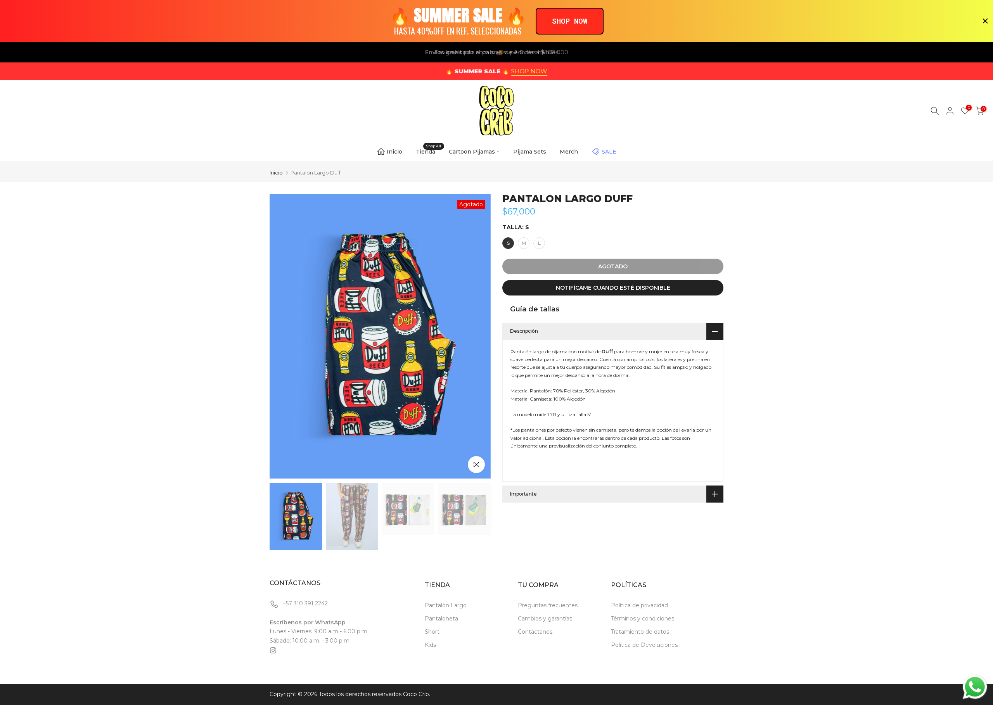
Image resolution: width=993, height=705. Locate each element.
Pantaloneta (441, 618)
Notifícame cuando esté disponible (613, 287)
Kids (430, 644)
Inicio (394, 151)
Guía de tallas (534, 309)
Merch (569, 151)
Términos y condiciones (642, 618)
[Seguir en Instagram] (273, 650)
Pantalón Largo (446, 605)
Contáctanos (535, 631)
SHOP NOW (529, 71)
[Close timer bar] (985, 21)
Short (432, 631)
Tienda (428, 151)
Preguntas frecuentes (548, 605)
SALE (609, 151)
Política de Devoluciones (644, 644)
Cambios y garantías (545, 618)
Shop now (569, 21)
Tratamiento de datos (640, 631)
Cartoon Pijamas (472, 151)
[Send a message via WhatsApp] (975, 687)
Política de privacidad (639, 605)
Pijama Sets (529, 151)
